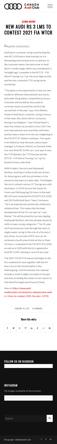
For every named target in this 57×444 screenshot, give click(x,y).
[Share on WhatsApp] (19, 328)
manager (38, 308)
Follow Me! (28, 398)
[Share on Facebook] (7, 328)
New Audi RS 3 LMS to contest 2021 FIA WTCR (28, 29)
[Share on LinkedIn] (32, 328)
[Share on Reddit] (44, 328)
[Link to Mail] (50, 439)
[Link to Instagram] (46, 439)
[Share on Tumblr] (38, 328)
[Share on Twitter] (14, 328)
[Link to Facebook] (41, 439)
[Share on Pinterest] (26, 328)
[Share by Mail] (50, 328)
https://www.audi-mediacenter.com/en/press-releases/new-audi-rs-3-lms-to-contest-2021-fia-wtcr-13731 (28, 292)
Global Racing (28, 21)
